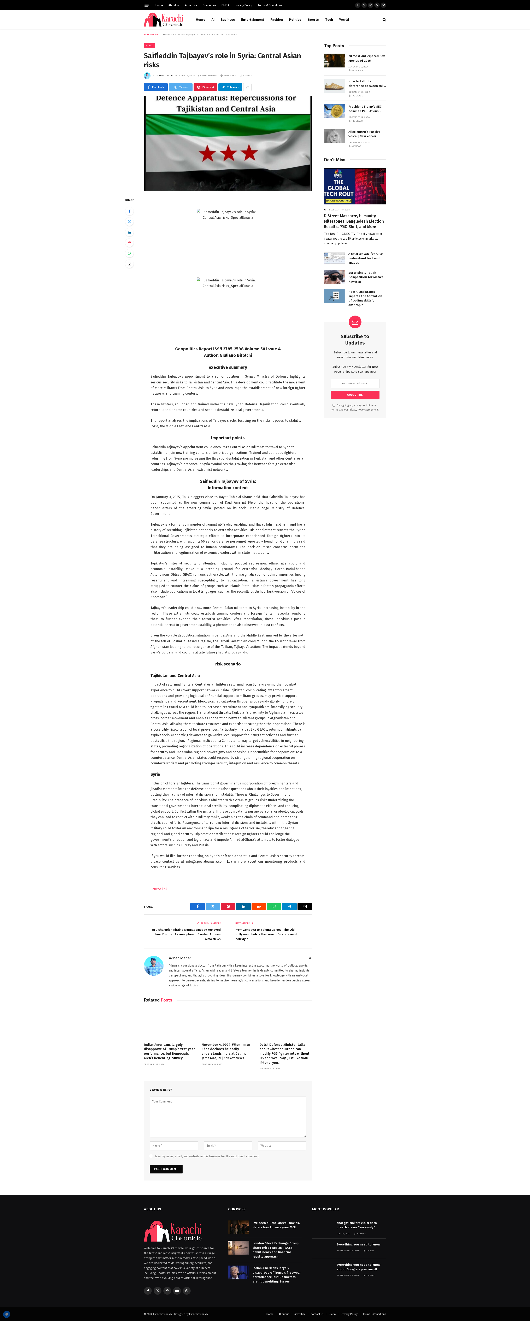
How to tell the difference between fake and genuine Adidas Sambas (366, 83)
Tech (329, 19)
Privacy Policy (243, 5)
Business (228, 19)
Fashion (276, 19)
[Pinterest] (129, 243)
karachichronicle (199, 1314)
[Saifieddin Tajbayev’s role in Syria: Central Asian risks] (228, 143)
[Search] (384, 19)
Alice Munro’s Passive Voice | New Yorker (364, 134)
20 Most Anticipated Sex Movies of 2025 (366, 58)
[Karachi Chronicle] (165, 19)
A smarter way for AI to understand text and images (365, 258)
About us (173, 5)
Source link (159, 889)
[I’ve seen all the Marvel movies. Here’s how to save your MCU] (238, 1227)
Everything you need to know (358, 1244)
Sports (313, 19)
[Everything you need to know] (322, 1249)
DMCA (225, 5)
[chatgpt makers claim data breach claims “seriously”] (322, 1227)
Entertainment (252, 19)
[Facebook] (129, 211)
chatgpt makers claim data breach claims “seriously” (357, 1225)
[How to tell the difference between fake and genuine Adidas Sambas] (334, 86)
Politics (295, 19)
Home (159, 5)
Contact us (209, 5)
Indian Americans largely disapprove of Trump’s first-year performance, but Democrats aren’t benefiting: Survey (169, 1051)
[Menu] (147, 5)
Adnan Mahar (164, 75)
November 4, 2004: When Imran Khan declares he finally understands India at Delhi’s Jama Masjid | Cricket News (226, 1051)
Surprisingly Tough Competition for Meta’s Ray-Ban (365, 277)
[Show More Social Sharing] (247, 87)
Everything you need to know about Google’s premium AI (358, 1267)
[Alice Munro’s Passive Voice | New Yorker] (334, 136)
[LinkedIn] (129, 232)
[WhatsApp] (129, 253)
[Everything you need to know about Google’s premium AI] (322, 1269)
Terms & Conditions (270, 5)
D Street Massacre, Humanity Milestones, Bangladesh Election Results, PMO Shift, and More (354, 221)
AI (212, 19)
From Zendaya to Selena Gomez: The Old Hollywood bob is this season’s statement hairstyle (266, 934)
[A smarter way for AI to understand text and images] (334, 258)
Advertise (191, 5)
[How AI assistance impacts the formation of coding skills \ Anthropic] (334, 296)
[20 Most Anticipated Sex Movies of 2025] (334, 60)
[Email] (129, 264)
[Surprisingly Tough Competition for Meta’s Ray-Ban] (334, 277)
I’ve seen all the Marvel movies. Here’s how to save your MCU (276, 1225)
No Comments (210, 75)
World (344, 19)
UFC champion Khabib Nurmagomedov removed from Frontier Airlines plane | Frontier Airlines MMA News (186, 934)
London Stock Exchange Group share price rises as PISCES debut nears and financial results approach (276, 1249)
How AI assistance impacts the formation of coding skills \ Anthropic (365, 298)
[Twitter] (129, 221)
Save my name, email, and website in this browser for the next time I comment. (206, 1156)
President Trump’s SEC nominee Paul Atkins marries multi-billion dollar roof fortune (365, 109)
